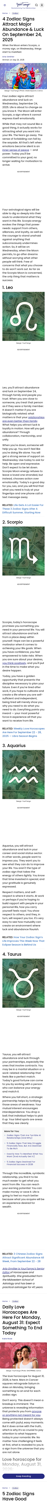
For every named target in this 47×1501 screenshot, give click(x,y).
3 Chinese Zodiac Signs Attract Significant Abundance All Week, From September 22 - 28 (23, 1257)
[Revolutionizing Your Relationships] (24, 4)
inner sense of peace (15, 150)
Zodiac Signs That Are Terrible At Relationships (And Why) (24, 1136)
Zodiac (15, 13)
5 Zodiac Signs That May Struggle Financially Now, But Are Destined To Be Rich (24, 1146)
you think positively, (14, 663)
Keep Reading (23, 1476)
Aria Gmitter (8, 56)
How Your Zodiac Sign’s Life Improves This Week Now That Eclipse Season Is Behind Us (23, 940)
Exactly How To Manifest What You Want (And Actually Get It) (25, 1155)
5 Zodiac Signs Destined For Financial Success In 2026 (21, 1163)
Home (5, 13)
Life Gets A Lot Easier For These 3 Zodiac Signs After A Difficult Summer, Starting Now (22, 508)
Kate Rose (7, 1338)
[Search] (36, 5)
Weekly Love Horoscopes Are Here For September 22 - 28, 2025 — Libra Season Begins (23, 732)
